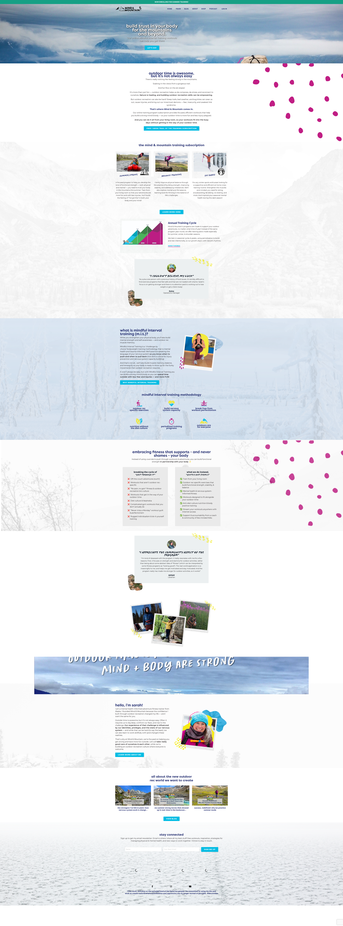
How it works (174, 246)
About (195, 9)
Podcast (213, 9)
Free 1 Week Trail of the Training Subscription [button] (171, 128)
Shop (203, 9)
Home (169, 9)
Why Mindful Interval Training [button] (139, 382)
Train (178, 9)
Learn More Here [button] (171, 212)
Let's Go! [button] (152, 48)
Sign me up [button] (209, 849)
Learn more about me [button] (129, 754)
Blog (186, 9)
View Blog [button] (171, 819)
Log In (224, 9)
